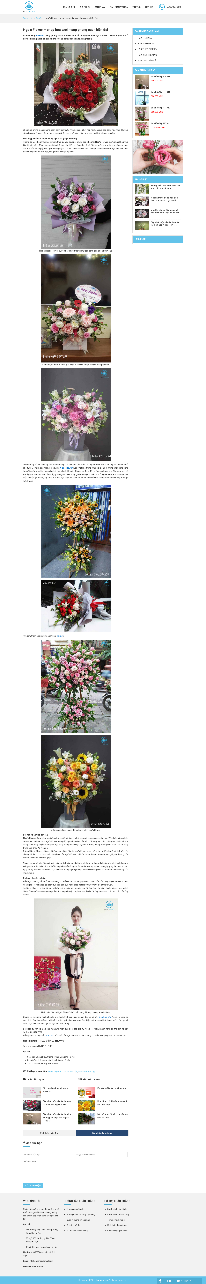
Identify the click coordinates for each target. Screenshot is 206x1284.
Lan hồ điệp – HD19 (160, 76)
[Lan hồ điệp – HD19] (142, 82)
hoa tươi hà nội (70, 1071)
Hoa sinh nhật (145, 43)
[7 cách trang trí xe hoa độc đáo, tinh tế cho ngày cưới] (142, 201)
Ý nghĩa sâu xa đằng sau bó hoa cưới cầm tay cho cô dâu (165, 211)
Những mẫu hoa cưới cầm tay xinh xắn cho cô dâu (165, 187)
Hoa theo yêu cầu (147, 60)
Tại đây (60, 636)
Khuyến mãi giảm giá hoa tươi (111, 1088)
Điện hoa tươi (105, 1017)
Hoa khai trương (147, 55)
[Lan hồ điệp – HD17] (142, 113)
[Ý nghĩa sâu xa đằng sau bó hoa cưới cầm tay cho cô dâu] (142, 213)
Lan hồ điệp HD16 (160, 123)
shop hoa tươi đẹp (86, 1071)
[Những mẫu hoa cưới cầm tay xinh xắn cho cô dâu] (142, 189)
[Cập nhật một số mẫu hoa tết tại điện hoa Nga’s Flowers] (142, 225)
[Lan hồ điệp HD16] (142, 129)
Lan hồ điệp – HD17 (160, 107)
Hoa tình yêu (144, 38)
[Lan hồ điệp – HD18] (142, 98)
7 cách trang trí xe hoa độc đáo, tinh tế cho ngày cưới (164, 199)
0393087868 (174, 6)
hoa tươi (40, 35)
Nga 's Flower (29, 7)
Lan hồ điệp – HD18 (160, 92)
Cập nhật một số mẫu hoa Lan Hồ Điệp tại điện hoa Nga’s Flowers (57, 1117)
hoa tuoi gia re (54, 1071)
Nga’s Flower (66, 468)
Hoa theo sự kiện (147, 49)
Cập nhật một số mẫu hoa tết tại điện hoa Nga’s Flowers (165, 223)
